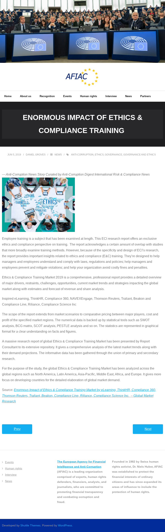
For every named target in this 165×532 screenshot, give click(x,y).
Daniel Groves (35, 154)
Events (9, 462)
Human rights (13, 468)
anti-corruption (82, 154)
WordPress (65, 525)
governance (113, 154)
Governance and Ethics (139, 154)
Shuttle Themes (30, 525)
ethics (99, 154)
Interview (10, 474)
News (58, 154)
